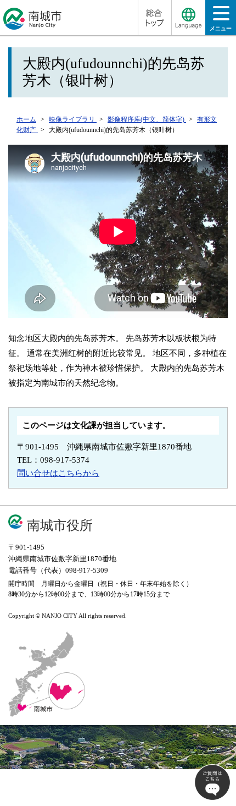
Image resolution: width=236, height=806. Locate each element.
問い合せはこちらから (58, 473)
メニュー (221, 28)
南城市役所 (60, 525)
